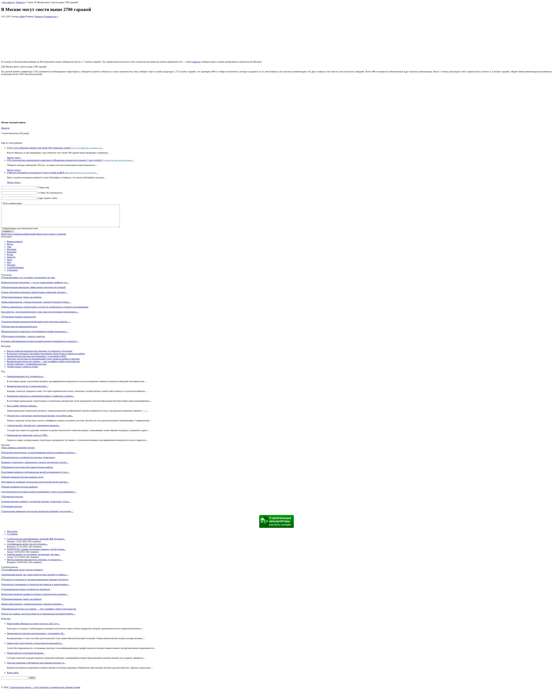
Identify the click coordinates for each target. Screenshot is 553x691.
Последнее (12, 531)
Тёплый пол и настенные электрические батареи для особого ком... (40, 415)
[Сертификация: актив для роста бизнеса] (22, 569)
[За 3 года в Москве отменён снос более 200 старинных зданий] (39, 148)
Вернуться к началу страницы (51, 234)
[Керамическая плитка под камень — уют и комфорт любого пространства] (38, 609)
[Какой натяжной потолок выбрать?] (19, 487)
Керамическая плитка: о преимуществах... (27, 386)
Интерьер (11, 249)
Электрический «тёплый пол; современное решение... (33, 425)
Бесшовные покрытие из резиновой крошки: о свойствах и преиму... (40, 396)
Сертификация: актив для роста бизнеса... (27, 544)
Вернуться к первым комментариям (18, 234)
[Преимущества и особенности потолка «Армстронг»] (28, 457)
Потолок (11, 265)
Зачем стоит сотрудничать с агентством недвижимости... (35, 643)
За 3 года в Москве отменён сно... (87, 148)
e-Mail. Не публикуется (50, 193)
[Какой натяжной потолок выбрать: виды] (22, 477)
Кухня (10, 254)
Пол (9, 262)
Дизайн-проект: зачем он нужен (22, 366)
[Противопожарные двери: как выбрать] (21, 297)
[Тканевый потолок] (11, 506)
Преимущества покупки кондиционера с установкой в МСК (36, 356)
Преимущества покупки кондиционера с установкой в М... (36, 633)
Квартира (11, 252)
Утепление (12, 270)
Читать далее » (14, 157)
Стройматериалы (15, 267)
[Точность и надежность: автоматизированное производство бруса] (34, 579)
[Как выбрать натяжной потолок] (18, 447)
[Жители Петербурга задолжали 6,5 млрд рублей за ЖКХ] (36, 172)
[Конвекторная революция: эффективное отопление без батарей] (33, 287)
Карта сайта (13, 672)
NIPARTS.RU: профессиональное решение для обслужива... (36, 549)
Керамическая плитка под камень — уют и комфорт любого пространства (43, 361)
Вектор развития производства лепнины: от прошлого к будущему (39, 351)
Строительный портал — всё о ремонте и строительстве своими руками (44, 687)
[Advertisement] (276, 38)
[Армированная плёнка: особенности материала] (25, 589)
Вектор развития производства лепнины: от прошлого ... (35, 559)
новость (196, 62)
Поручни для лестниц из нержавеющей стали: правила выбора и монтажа (43, 359)
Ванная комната (15, 241)
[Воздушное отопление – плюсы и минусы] (23, 336)
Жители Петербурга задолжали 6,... (81, 173)
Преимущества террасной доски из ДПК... (28, 435)
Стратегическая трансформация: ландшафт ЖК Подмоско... (36, 539)
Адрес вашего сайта (47, 198)
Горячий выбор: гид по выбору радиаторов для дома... (33, 554)
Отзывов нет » (51, 16)
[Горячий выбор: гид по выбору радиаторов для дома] (28, 277)
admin (22, 16)
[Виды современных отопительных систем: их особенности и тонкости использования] (44, 307)
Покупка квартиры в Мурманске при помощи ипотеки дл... (36, 663)
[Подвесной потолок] (12, 496)
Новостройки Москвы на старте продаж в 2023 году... (33, 623)
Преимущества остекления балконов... (26, 653)
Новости (20, 2)
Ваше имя (43, 187)
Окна (9, 259)
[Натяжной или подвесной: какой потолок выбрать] (27, 467)
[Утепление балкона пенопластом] (18, 317)
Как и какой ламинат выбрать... (22, 406)
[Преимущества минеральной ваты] (19, 326)
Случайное (12, 534)
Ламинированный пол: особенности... (25, 376)
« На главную (8, 2)
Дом (9, 246)
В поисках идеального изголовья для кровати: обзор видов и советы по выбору (46, 353)
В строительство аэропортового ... (118, 160)
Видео (10, 244)
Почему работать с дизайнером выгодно (27, 364)
